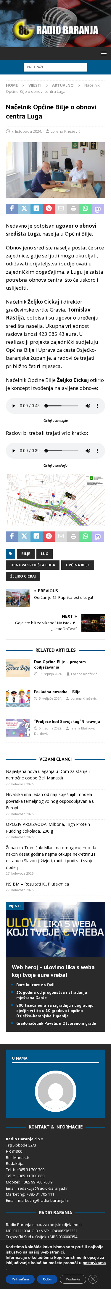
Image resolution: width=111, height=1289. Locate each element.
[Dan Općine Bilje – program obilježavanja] (18, 668)
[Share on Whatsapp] (85, 209)
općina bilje (78, 565)
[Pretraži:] (55, 66)
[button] (103, 53)
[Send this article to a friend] (61, 209)
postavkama (94, 1263)
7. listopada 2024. (26, 131)
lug (44, 553)
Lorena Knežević (65, 131)
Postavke (73, 1279)
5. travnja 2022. (50, 728)
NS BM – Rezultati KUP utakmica (37, 884)
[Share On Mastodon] (98, 209)
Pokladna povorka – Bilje (57, 691)
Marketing (15, 1194)
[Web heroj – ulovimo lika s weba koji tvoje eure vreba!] (55, 954)
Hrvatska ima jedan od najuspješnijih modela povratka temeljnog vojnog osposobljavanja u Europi (50, 801)
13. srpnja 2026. (51, 674)
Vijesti (34, 85)
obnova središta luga (32, 565)
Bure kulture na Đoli (35, 985)
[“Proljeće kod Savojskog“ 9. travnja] (18, 728)
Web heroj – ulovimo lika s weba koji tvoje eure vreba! (53, 971)
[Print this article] (73, 209)
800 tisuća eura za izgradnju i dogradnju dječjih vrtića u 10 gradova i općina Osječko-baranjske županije (55, 1011)
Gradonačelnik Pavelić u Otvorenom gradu (56, 1023)
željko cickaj (23, 576)
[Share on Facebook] (12, 209)
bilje (25, 553)
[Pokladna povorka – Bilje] (18, 698)
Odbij (47, 1279)
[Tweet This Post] (24, 209)
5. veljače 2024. (50, 698)
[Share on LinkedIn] (36, 209)
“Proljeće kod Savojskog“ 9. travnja (67, 721)
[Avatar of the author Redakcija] (55, 1106)
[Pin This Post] (49, 209)
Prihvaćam (20, 1279)
